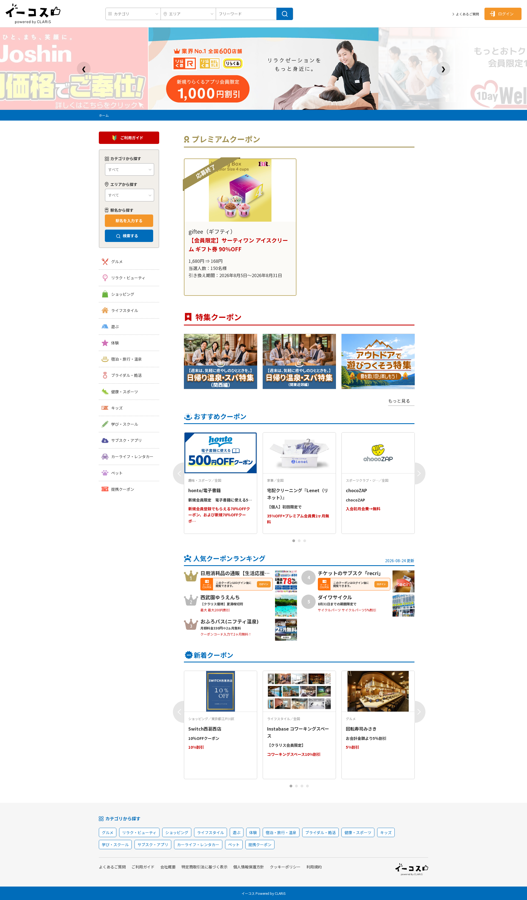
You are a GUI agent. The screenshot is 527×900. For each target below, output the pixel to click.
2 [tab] (299, 540)
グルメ (117, 261)
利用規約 (314, 867)
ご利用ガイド (131, 137)
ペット (117, 473)
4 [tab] (307, 786)
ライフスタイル (124, 310)
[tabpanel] (240, 227)
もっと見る (399, 400)
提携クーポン (122, 489)
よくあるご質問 (467, 14)
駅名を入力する (129, 220)
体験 (115, 342)
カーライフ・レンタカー (132, 456)
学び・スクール (124, 424)
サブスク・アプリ (126, 440)
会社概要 (168, 867)
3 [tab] (305, 540)
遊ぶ (115, 326)
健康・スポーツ (124, 391)
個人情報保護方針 (248, 867)
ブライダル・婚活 (126, 375)
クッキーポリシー (285, 867)
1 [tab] (294, 540)
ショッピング (122, 294)
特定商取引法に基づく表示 (204, 867)
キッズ (117, 408)
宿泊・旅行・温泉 (126, 359)
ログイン (506, 13)
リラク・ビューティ (128, 277)
